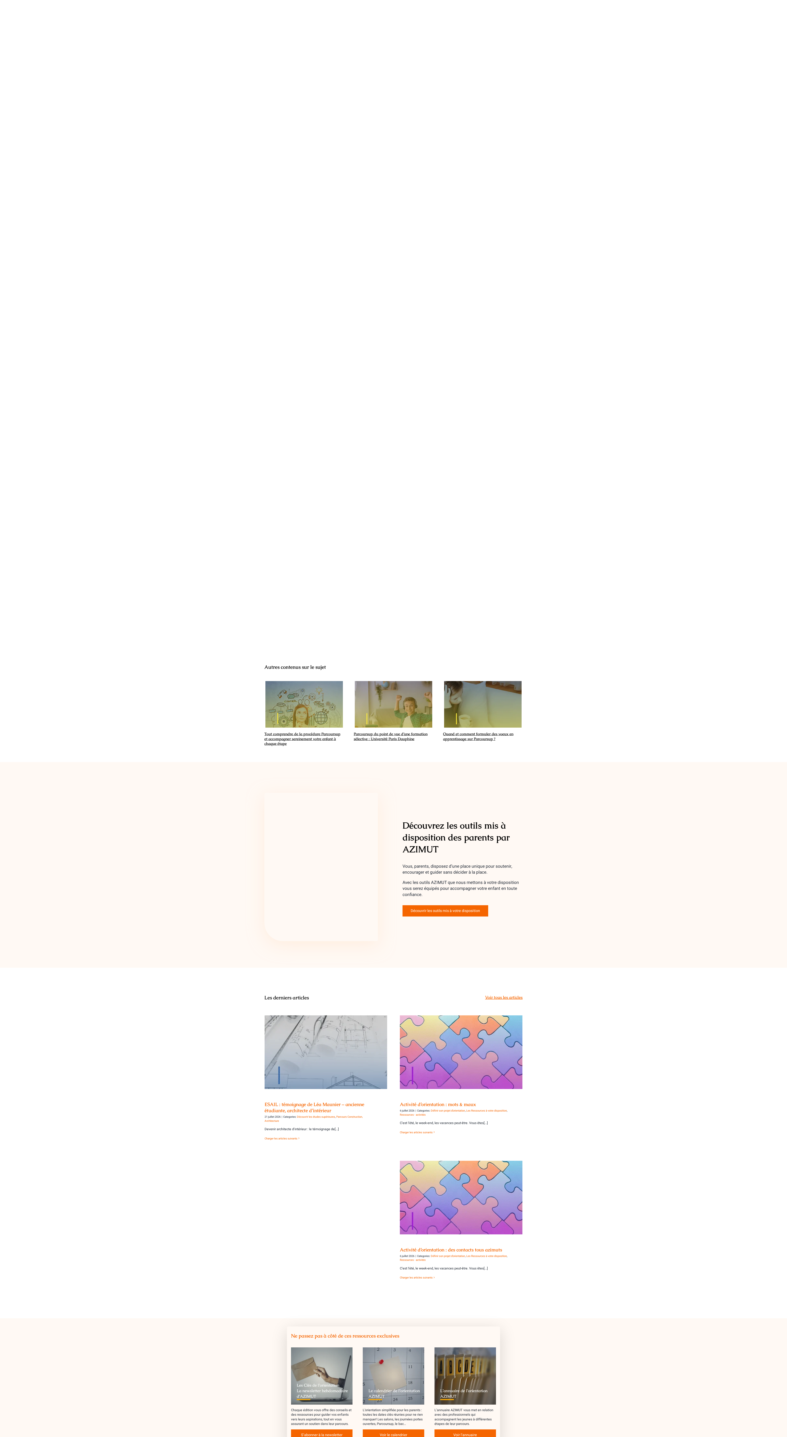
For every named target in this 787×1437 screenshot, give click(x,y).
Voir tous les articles (504, 997)
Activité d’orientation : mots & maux (461, 1048)
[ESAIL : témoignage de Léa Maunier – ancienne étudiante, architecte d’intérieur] (326, 1052)
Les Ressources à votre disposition (486, 1111)
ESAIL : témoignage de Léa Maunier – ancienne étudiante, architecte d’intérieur (326, 1046)
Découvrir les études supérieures (316, 1117)
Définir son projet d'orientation (448, 1111)
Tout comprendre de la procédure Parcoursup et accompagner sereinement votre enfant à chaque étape (304, 704)
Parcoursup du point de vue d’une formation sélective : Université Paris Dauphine (393, 704)
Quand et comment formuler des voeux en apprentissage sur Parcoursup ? (483, 704)
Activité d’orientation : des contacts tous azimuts (461, 1194)
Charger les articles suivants (281, 1138)
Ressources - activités (413, 1115)
